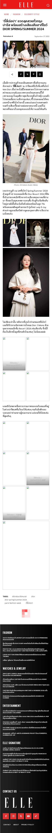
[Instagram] (13, 816)
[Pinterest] (33, 74)
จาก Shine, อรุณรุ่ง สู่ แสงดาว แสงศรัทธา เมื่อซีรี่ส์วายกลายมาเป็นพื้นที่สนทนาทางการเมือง (24, 729)
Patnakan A (8, 36)
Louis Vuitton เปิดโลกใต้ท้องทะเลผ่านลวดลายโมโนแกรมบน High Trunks (24, 655)
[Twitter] (21, 816)
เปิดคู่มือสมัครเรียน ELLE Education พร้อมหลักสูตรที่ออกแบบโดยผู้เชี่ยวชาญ (24, 766)
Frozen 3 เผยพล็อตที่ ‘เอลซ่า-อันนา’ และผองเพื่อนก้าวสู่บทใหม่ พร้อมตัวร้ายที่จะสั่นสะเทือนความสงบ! (25, 723)
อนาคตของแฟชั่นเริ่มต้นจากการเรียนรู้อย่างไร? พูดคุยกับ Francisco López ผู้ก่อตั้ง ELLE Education (24, 755)
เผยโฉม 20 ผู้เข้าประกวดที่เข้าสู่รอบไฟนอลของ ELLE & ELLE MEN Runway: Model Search (23, 749)
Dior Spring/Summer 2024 (16, 599)
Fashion (16, 14)
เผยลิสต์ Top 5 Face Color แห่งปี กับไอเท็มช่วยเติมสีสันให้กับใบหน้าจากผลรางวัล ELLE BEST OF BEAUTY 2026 (26, 760)
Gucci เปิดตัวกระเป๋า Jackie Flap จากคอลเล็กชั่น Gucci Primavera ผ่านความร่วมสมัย (25, 639)
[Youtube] (28, 816)
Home (6, 14)
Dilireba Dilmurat (19, 596)
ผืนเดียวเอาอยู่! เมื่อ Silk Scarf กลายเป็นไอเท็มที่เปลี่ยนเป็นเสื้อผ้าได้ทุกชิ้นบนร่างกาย (25, 644)
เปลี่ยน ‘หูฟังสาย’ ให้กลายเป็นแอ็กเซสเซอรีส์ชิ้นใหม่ (19, 660)
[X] (27, 74)
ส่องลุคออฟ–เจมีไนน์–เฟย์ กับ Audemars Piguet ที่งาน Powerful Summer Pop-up (25, 734)
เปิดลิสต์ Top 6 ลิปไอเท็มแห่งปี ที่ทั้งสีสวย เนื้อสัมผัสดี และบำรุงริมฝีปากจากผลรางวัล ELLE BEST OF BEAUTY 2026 (25, 771)
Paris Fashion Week (13, 603)
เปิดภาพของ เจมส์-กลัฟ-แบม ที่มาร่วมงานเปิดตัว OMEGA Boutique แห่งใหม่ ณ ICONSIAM (26, 686)
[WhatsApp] (40, 74)
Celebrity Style (31, 14)
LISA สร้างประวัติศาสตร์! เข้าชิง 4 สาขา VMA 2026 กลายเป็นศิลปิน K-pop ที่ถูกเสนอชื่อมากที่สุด (26, 717)
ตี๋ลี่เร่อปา (29, 603)
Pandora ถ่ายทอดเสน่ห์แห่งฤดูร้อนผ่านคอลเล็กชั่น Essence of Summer (23, 697)
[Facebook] (21, 74)
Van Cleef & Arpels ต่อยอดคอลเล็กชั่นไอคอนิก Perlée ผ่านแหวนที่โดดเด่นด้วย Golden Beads (25, 674)
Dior (33, 596)
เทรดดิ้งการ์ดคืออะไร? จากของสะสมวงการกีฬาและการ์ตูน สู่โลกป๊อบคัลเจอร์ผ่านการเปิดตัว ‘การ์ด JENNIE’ (26, 712)
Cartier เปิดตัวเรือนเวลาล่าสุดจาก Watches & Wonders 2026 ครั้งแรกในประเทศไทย (25, 691)
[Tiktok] (36, 816)
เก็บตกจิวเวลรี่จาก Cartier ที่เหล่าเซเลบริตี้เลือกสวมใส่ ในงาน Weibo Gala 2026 (25, 680)
